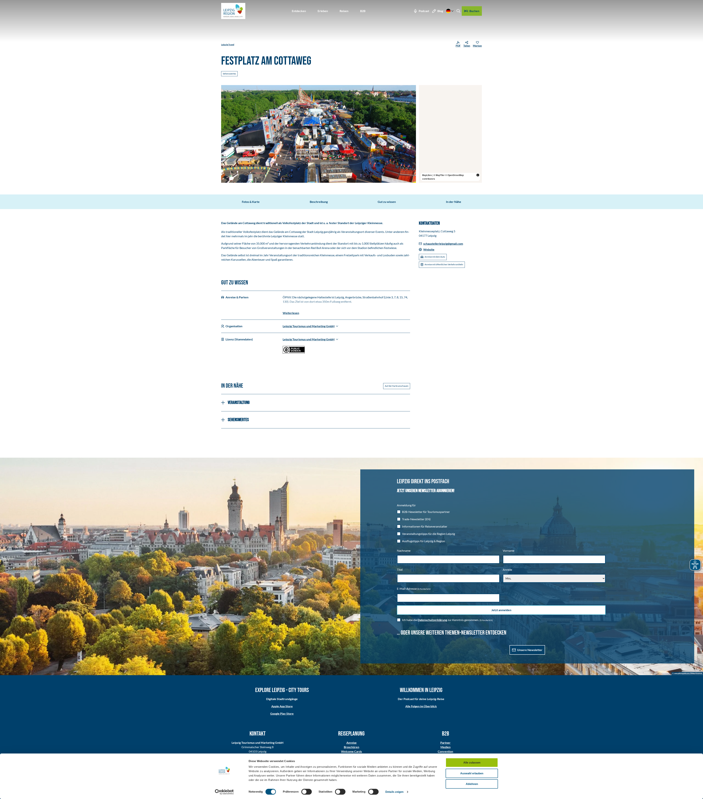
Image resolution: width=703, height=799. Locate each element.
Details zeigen (394, 791)
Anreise (351, 742)
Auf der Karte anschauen (396, 386)
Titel (400, 569)
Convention (445, 751)
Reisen (344, 11)
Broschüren (351, 747)
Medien (445, 747)
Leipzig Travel (227, 44)
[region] (450, 134)
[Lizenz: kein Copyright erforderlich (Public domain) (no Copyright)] (294, 352)
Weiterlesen (291, 313)
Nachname (403, 550)
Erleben (323, 11)
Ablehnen (472, 783)
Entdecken (299, 11)
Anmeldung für (406, 505)
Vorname (508, 550)
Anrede (507, 569)
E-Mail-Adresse (414, 588)
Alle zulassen (471, 762)
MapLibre (427, 175)
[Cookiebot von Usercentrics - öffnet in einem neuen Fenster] (224, 792)
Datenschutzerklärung (432, 620)
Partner (445, 742)
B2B (362, 11)
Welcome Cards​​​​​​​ (351, 751)
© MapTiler (439, 175)
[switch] (306, 792)
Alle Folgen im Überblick (421, 706)
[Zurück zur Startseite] (233, 11)
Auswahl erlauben (471, 773)
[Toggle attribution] (478, 175)
